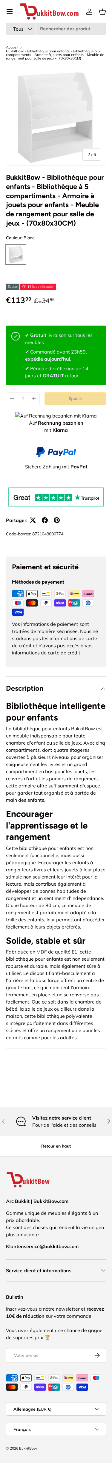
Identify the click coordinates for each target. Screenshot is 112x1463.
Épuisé (75, 398)
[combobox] (56, 29)
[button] (102, 11)
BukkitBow (27, 1448)
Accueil (12, 47)
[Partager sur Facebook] (45, 520)
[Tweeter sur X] (33, 520)
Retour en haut (56, 1146)
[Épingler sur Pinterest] (57, 520)
